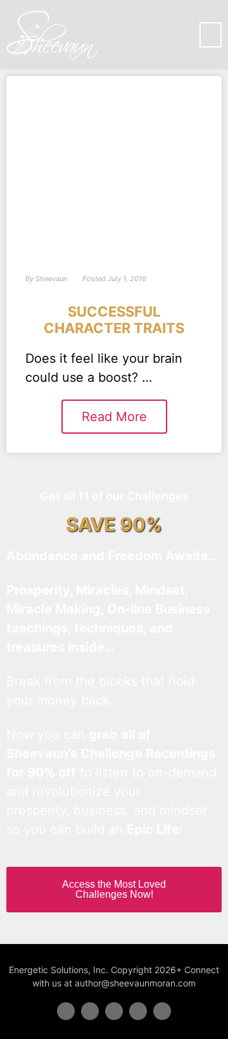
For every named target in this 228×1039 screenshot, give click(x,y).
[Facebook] (66, 1011)
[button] (211, 34)
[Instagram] (162, 1011)
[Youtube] (138, 1011)
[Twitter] (90, 1011)
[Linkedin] (114, 1011)
